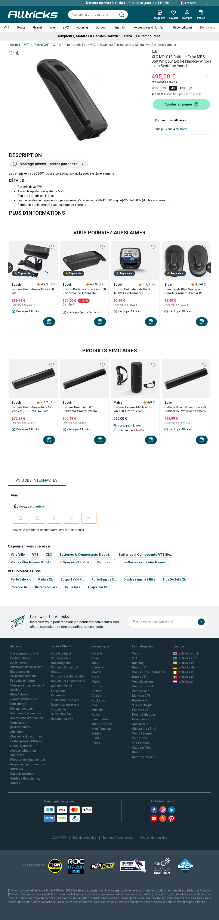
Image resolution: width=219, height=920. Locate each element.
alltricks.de (187, 667)
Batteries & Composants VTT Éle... (146, 554)
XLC (154, 51)
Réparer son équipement (27, 759)
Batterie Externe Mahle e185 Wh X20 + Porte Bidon (133, 409)
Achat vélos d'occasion (26, 718)
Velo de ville (140, 691)
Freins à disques (144, 714)
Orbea (96, 743)
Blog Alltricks (19, 694)
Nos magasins (61, 663)
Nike (95, 705)
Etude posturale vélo (65, 700)
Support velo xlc (72, 579)
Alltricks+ (17, 769)
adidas (96, 733)
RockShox (99, 700)
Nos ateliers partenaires (68, 681)
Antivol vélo (140, 724)
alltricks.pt (186, 677)
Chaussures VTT (143, 686)
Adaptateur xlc (97, 587)
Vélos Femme (142, 733)
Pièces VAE (41, 45)
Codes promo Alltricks (26, 741)
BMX (66, 27)
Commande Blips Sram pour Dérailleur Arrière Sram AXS (183, 291)
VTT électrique (142, 705)
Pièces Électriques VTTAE (31, 562)
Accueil (15, 45)
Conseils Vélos (61, 686)
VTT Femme (140, 743)
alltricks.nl (186, 681)
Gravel (37, 27)
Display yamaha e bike (139, 579)
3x (164, 88)
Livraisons (58, 690)
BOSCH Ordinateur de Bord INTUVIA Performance (132, 291)
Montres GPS (141, 695)
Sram (95, 677)
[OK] (201, 621)
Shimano (98, 667)
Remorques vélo (143, 757)
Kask (95, 658)
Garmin (97, 686)
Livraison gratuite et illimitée (127, 3)
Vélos (136, 653)
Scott (95, 738)
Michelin (98, 710)
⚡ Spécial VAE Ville (74, 562)
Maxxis (96, 672)
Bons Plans (207, 27)
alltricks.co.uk (189, 653)
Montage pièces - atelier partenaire (49, 164)
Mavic (96, 681)
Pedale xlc (45, 579)
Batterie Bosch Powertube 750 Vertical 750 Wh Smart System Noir (185, 409)
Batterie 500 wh (46, 587)
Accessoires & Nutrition (149, 27)
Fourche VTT (141, 710)
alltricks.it (186, 672)
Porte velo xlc (21, 579)
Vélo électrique (143, 681)
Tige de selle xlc (174, 579)
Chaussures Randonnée (149, 672)
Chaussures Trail (144, 728)
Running (82, 27)
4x (173, 88)
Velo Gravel (140, 738)
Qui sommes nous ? (24, 653)
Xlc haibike (72, 587)
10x (182, 88)
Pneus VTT (139, 667)
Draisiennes (140, 719)
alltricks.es (186, 663)
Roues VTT (139, 677)
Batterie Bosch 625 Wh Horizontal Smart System (80, 409)
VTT (7, 27)
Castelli (97, 653)
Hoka (95, 714)
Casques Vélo (142, 747)
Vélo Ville (18, 554)
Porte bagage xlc (104, 579)
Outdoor (101, 27)
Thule (95, 663)
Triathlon (120, 27)
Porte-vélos (140, 700)
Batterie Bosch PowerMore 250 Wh (33, 291)
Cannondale (100, 719)
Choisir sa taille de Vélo (67, 676)
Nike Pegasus (101, 728)
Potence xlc (19, 587)
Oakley (96, 695)
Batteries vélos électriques (145, 562)
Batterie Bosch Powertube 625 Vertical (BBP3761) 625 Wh (32, 409)
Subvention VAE (62, 714)
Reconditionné (182, 27)
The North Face (102, 724)
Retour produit (61, 658)
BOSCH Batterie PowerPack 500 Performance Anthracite (84, 291)
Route (21, 27)
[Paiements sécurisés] (68, 814)
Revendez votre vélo (65, 704)
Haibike (97, 691)
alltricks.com (188, 658)
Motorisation (106, 562)
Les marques (100, 646)
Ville (52, 27)
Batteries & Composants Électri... (85, 554)
